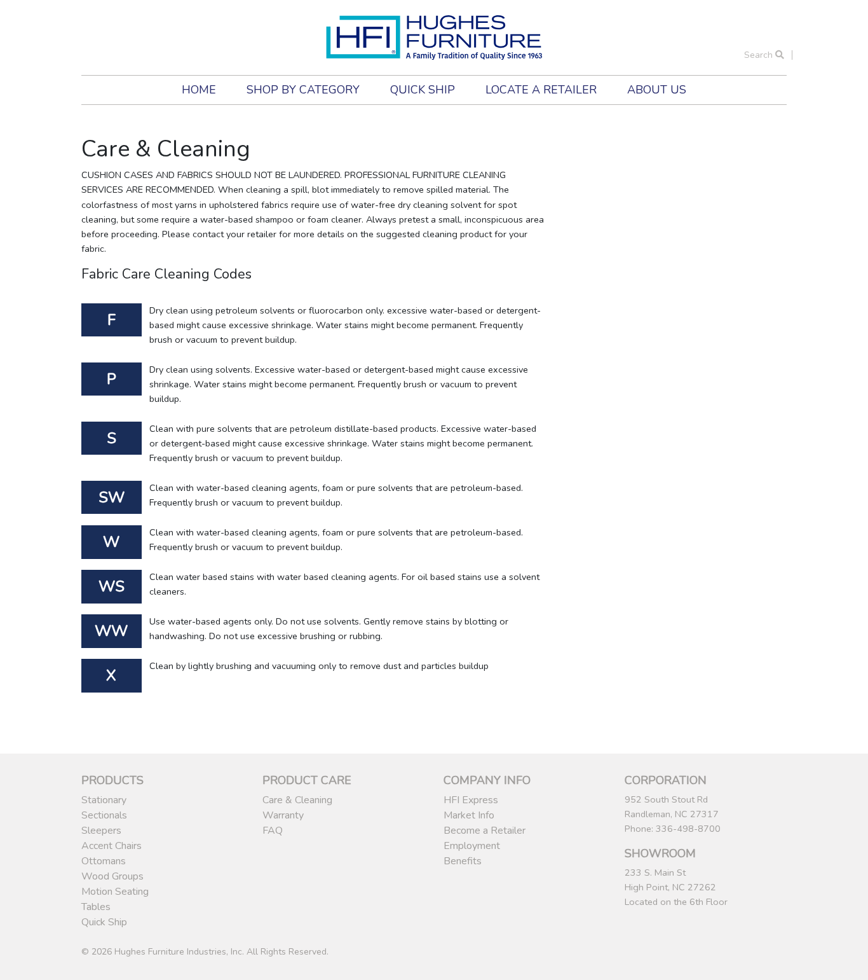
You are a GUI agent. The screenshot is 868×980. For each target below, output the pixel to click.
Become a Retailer (485, 831)
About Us (656, 89)
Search (759, 55)
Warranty (283, 815)
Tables (96, 907)
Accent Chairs (111, 846)
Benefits (463, 861)
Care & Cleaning (297, 800)
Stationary (103, 800)
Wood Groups (112, 876)
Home (199, 89)
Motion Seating (115, 892)
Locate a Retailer (541, 89)
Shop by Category (303, 89)
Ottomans (103, 861)
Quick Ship (422, 89)
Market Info (469, 815)
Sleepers (101, 831)
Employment (472, 846)
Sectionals (104, 815)
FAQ (272, 831)
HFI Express (471, 800)
